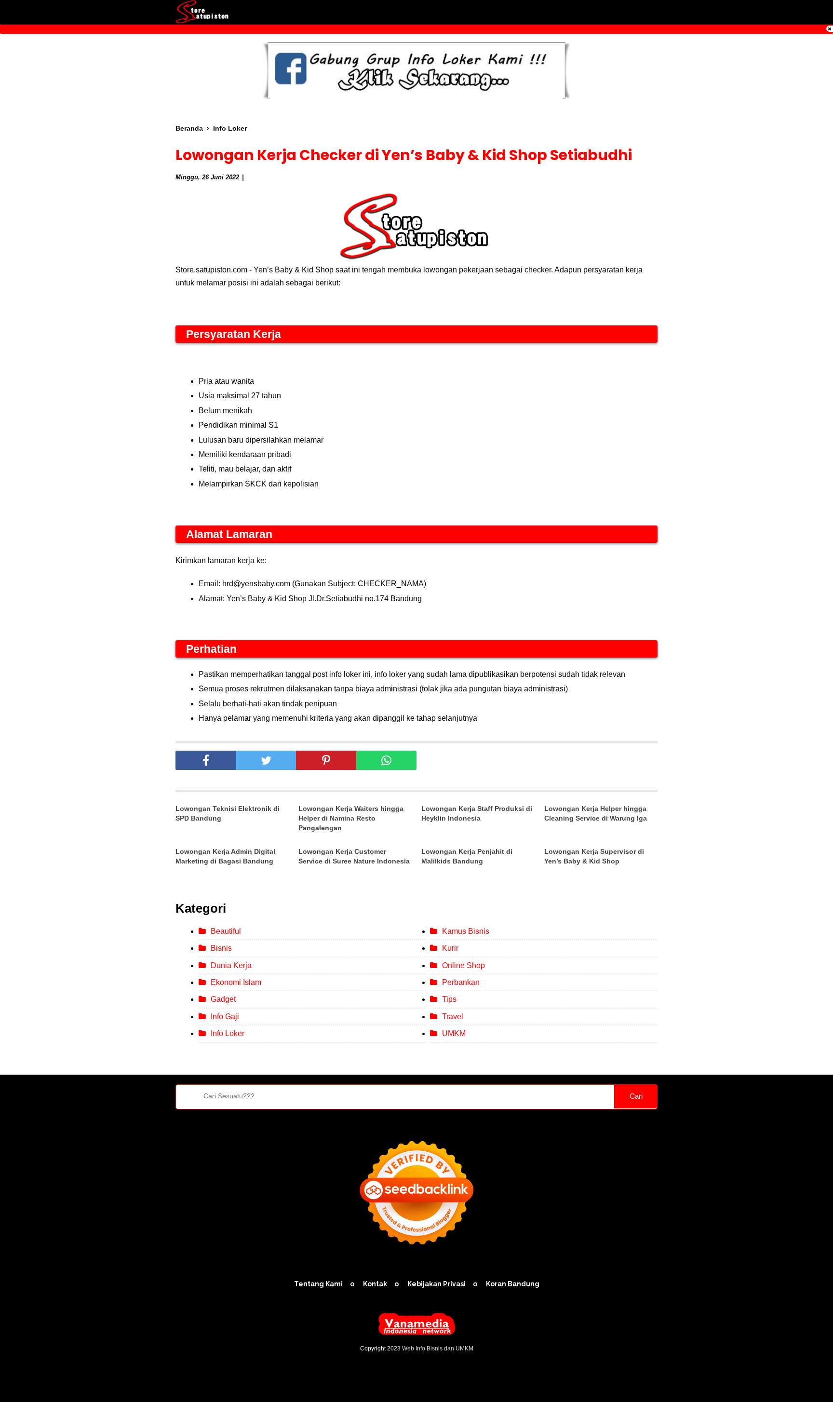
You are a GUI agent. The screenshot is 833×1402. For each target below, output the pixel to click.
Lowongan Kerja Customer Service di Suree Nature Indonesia (354, 856)
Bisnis (221, 948)
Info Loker (227, 1033)
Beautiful (226, 931)
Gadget (223, 999)
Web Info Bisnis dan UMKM (437, 1348)
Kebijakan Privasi (436, 1284)
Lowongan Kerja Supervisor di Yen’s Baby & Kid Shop (594, 856)
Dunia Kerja (231, 965)
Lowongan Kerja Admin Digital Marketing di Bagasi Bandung (225, 856)
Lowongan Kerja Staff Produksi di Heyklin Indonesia (476, 813)
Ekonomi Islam (236, 982)
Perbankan (461, 982)
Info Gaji (225, 1016)
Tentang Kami (318, 1284)
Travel (452, 1016)
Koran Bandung (512, 1284)
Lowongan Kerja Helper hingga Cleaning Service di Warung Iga (595, 813)
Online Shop (463, 965)
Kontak (375, 1284)
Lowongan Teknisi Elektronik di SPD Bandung (227, 813)
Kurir (450, 948)
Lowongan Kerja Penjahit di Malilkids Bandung (466, 856)
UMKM (454, 1033)
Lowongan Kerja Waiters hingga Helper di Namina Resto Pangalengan (350, 818)
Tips (449, 999)
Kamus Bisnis (465, 931)
